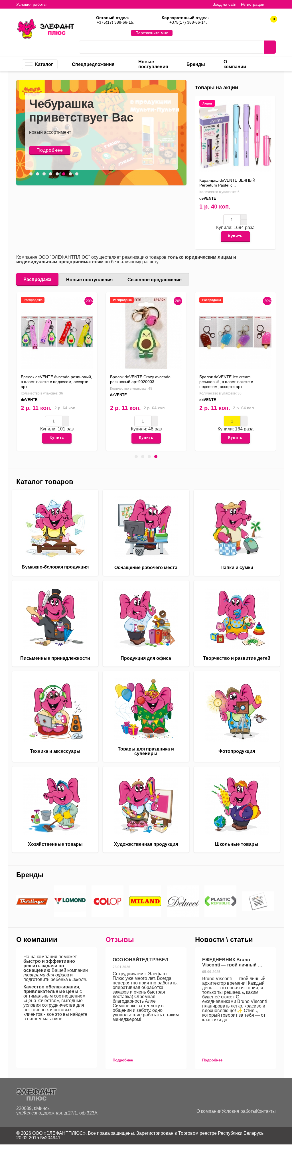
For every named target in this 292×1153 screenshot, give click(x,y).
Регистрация (252, 4)
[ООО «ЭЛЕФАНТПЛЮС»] (45, 28)
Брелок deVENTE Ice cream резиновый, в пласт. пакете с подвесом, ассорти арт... (226, 382)
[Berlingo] (32, 901)
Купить (235, 236)
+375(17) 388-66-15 (115, 22)
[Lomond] (70, 901)
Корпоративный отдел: (185, 17)
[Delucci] (183, 901)
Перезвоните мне (151, 33)
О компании (209, 1111)
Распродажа (37, 279)
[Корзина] (273, 4)
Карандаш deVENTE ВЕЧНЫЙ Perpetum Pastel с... (227, 182)
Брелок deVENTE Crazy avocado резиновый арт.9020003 (140, 379)
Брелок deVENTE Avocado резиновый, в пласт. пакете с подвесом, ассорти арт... (56, 382)
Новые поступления (89, 279)
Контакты (266, 1111)
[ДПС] (258, 901)
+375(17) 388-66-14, (188, 22)
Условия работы (31, 4)
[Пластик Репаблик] (220, 901)
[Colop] (107, 901)
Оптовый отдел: (112, 17)
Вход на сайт (224, 4)
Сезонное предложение (154, 279)
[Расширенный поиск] (257, 47)
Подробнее (49, 150)
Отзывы (120, 939)
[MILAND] (145, 901)
